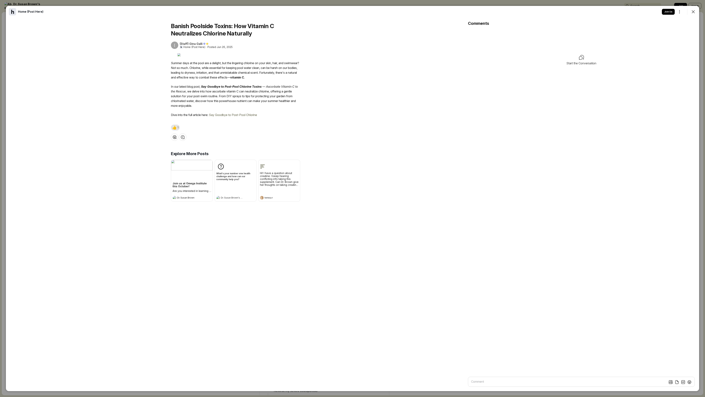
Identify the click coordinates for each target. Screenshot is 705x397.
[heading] (188, 198)
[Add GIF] (683, 382)
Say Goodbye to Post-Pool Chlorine (233, 115)
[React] (174, 137)
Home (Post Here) (194, 47)
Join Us (668, 11)
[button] (175, 127)
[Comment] (182, 137)
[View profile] (174, 198)
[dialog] (352, 198)
